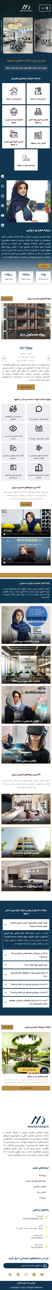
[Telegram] (2, 176)
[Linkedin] (2, 225)
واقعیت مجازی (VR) (26, 760)
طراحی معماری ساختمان (26, 853)
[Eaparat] (2, 205)
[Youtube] (2, 215)
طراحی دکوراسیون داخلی (26, 819)
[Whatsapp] (2, 186)
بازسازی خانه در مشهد (38, 99)
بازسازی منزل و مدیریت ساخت (26, 886)
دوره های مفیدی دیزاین (36, 1181)
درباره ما (42, 1197)
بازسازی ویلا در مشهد (13, 99)
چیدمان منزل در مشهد (26, 165)
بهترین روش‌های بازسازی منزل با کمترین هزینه (29, 1076)
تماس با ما (41, 1192)
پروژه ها (42, 1175)
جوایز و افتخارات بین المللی (26, 641)
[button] (45, 8)
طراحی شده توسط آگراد (26, 1283)
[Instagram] (2, 196)
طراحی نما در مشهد (38, 143)
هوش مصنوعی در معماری (26, 721)
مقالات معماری (39, 1186)
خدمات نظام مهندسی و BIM (26, 681)
